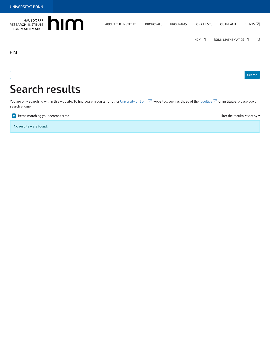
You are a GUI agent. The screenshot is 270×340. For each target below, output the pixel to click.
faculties (205, 101)
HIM (13, 52)
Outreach (228, 24)
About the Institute (121, 24)
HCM (197, 39)
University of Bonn (133, 101)
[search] (257, 42)
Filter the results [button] (232, 116)
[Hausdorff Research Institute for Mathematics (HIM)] (46, 23)
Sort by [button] (252, 116)
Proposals (153, 24)
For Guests (203, 24)
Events (249, 24)
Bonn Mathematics (229, 39)
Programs (178, 24)
